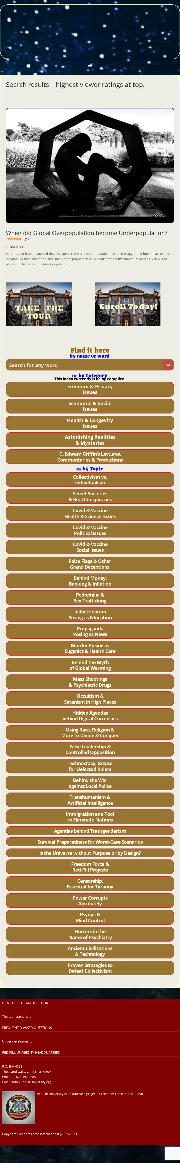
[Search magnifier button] (168, 365)
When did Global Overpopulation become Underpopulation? (86, 235)
